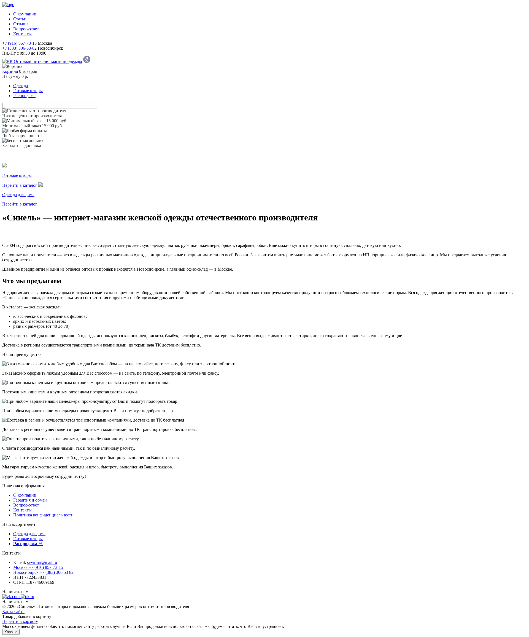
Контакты (22, 510)
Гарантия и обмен (30, 500)
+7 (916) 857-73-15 (19, 43)
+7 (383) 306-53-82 (19, 48)
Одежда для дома (29, 533)
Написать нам (15, 591)
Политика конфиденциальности (43, 515)
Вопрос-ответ (26, 505)
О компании (24, 495)
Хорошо (10, 632)
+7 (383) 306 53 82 (43, 572)
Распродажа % (28, 543)
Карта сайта (13, 611)
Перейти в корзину (20, 621)
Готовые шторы (28, 538)
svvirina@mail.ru (42, 562)
